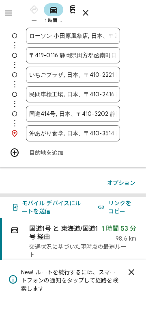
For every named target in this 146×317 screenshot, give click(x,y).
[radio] (34, 12)
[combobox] (73, 36)
